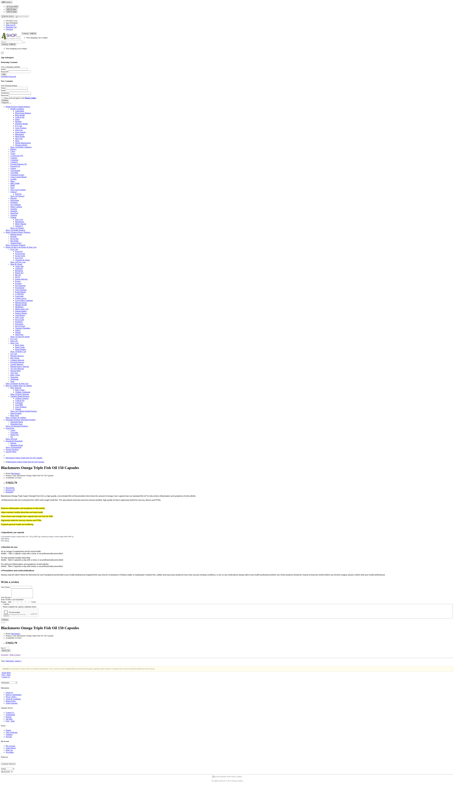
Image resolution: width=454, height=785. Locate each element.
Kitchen (13, 443)
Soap (12, 381)
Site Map (9, 719)
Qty (2, 648)
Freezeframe (19, 288)
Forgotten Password (8, 76)
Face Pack (19, 258)
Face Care (14, 249)
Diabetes (18, 122)
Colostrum (14, 160)
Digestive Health (21, 124)
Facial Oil (18, 251)
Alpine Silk (19, 266)
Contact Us (6, 677)
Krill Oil (18, 194)
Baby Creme (15, 375)
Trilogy (18, 330)
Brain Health (20, 115)
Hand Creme (20, 347)
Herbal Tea (14, 435)
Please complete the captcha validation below (20, 607)
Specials (9, 737)
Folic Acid (19, 220)
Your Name (5, 587)
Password (4, 72)
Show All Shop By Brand (20, 337)
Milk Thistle (15, 183)
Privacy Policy (11, 697)
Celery (12, 151)
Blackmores (15, 473)
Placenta (13, 198)
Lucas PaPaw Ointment (24, 300)
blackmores (9, 661)
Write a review (15, 655)
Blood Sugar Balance (23, 113)
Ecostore (18, 283)
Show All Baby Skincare (19, 394)
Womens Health (21, 145)
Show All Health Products (15, 230)
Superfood (14, 213)
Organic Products (12, 450)
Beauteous (19, 271)
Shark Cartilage (16, 207)
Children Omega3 (21, 398)
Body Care (14, 343)
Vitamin (13, 217)
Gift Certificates (11, 732)
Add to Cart (6, 651)
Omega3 (13, 192)
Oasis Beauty (20, 315)
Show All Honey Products (15, 245)
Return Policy (11, 701)
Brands (8, 730)
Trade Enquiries (11, 703)
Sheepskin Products (13, 420)
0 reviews (4, 655)
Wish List (9, 750)
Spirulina (13, 209)
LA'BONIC (19, 294)
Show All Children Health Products (23, 411)
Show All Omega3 (17, 196)
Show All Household (13, 447)
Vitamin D (19, 226)
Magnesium (19, 222)
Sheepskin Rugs (16, 424)
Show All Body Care (18, 352)
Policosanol (14, 200)
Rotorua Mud (15, 371)
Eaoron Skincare (21, 279)
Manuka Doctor (21, 303)
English (25, 16)
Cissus (12, 154)
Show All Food (11, 439)
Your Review (6, 597)
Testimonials (10, 715)
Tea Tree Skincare (17, 369)
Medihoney (19, 307)
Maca (12, 181)
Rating (3, 602)
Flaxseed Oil (15, 166)
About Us (9, 693)
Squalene (13, 211)
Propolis (13, 237)
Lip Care (13, 354)
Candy (12, 430)
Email (3, 69)
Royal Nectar (20, 326)
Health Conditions (17, 109)
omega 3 (18, 661)
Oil (11, 437)
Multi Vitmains (20, 224)
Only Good (19, 317)
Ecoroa (17, 281)
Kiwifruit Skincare (17, 362)
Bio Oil (18, 275)
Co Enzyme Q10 (16, 156)
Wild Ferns (19, 335)
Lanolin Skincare (16, 364)
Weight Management (23, 143)
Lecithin (13, 179)
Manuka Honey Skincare (19, 366)
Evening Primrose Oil (18, 164)
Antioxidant (19, 111)
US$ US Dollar (12, 12)
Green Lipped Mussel (18, 177)
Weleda (18, 332)
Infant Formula (16, 413)
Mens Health (20, 136)
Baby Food (14, 415)
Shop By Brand (16, 264)
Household (10, 441)
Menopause (19, 134)
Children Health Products (19, 396)
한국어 (10, 16)
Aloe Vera (14, 373)
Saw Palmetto (15, 205)
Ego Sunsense (20, 286)
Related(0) (9, 492)
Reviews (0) (10, 490)
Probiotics (14, 202)
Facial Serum (20, 254)
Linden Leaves (20, 298)
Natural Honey (16, 243)
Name (3, 88)
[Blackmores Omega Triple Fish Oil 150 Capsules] (25, 462)
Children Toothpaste (22, 392)
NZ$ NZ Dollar (11, 9)
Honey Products (12, 232)
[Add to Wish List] (2, 622)
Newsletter (10, 752)
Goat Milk (14, 173)
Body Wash (19, 345)
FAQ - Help (6, 675)
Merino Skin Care (21, 309)
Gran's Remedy (21, 290)
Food (8, 428)
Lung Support (20, 132)
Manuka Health (21, 305)
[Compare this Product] (4, 622)
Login (4, 74)
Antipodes (19, 269)
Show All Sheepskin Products (17, 426)
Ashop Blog (6, 673)
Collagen (13, 158)
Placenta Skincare (17, 356)
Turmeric (13, 215)
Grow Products (20, 128)
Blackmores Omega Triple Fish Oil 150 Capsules (24, 458)
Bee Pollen (14, 241)
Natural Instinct (21, 311)
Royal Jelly (14, 239)
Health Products (12, 107)
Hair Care (14, 341)
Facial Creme (20, 256)
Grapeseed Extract (17, 175)
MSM (12, 185)
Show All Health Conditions (21, 147)
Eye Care (18, 126)
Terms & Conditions (13, 699)
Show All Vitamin (17, 228)
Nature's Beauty (21, 313)
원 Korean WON (12, 7)
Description (10, 488)
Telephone (5, 93)
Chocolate (14, 432)
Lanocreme (19, 296)
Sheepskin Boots (16, 422)
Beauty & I (19, 273)
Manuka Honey (16, 234)
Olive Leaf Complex (18, 190)
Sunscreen (14, 377)
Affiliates (9, 735)
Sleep (17, 141)
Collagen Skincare (17, 360)
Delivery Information (13, 695)
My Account (10, 746)
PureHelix (19, 322)
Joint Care (19, 130)
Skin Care (19, 139)
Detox (17, 119)
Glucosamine (15, 171)
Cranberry (14, 162)
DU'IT (17, 277)
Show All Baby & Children (16, 418)
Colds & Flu (19, 117)
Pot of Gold (19, 320)
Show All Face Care (18, 262)
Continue (5, 100)
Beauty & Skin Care (13, 247)
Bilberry (13, 149)
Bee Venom (14, 358)
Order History (11, 748)
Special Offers (11, 452)
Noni (12, 188)
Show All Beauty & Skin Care (17, 384)
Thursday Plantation (22, 328)
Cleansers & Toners (22, 260)
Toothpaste (14, 379)
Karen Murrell (20, 292)
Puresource (19, 324)
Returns (8, 717)
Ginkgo (13, 168)
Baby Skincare (15, 388)
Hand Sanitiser (20, 349)
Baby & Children (12, 386)
